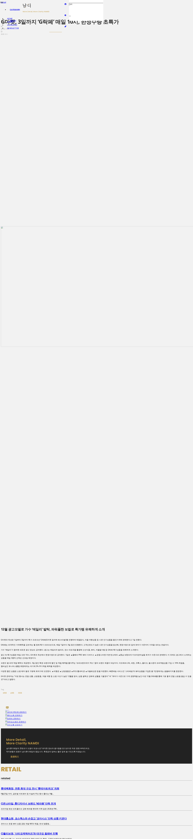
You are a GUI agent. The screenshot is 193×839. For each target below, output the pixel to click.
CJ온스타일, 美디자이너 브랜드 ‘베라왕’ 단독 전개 (28, 803)
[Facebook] (65, 4)
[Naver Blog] (65, 15)
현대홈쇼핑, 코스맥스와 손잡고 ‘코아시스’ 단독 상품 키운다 (34, 818)
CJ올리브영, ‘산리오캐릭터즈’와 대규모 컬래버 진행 (29, 833)
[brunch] (65, 26)
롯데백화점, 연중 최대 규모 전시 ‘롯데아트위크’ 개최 (30, 788)
